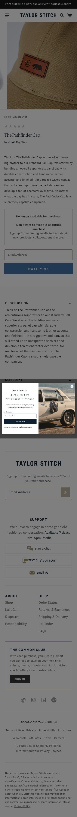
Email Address (8, 412)
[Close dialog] (72, 386)
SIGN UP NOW (20, 421)
